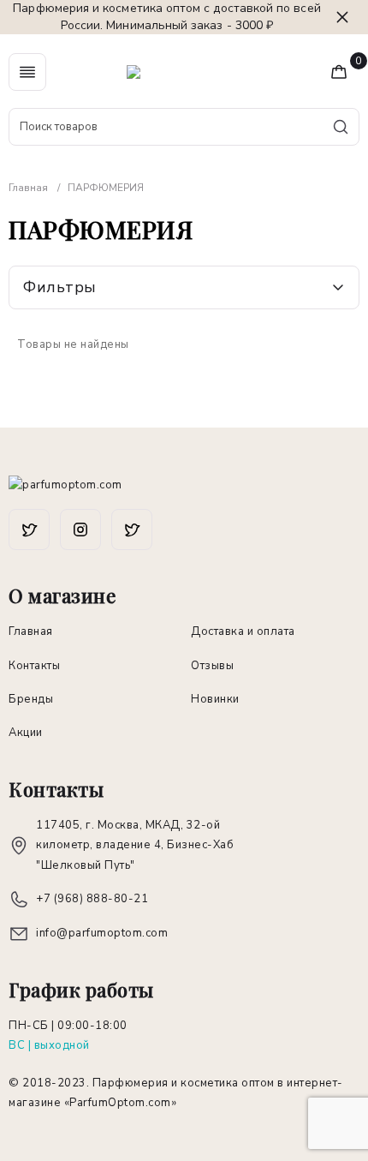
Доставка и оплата (243, 631)
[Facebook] (29, 529)
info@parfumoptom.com (102, 933)
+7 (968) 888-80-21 (92, 899)
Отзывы (212, 665)
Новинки (215, 699)
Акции (26, 732)
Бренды (31, 699)
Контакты (34, 665)
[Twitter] (80, 529)
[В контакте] (131, 529)
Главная (31, 631)
